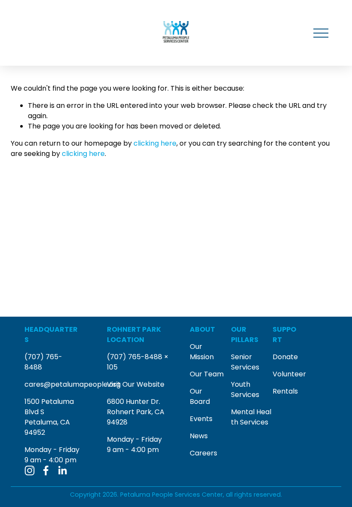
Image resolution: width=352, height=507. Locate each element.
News (199, 436)
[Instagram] (29, 470)
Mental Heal (251, 412)
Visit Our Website (135, 384)
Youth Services (245, 389)
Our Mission (202, 352)
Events (201, 419)
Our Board (200, 396)
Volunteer (289, 374)
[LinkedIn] (62, 470)
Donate (285, 357)
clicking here (155, 143)
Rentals (285, 391)
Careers (203, 453)
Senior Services (245, 362)
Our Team (207, 374)
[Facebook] (46, 470)
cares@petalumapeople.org (72, 384)
